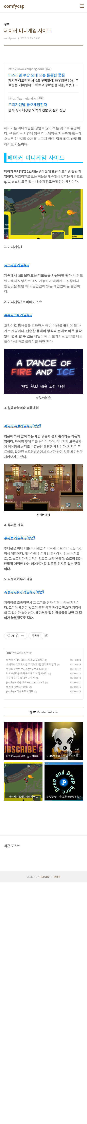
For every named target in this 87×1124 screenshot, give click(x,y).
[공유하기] (17, 636)
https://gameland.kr (22, 98)
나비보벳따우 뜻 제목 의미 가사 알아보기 (26, 673)
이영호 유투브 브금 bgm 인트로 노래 (25, 668)
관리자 (57, 876)
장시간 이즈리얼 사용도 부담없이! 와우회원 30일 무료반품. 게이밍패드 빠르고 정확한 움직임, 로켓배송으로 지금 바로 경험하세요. (43, 82)
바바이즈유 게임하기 (18, 314)
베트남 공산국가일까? (17, 686)
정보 (9, 652)
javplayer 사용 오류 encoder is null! (25, 682)
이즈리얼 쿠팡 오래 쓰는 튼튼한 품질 (36, 74)
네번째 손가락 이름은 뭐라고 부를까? (24, 659)
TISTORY (44, 876)
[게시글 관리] (22, 636)
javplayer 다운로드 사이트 (19, 691)
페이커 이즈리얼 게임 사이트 (20, 677)
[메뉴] (82, 6)
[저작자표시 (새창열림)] (46, 635)
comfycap (14, 6)
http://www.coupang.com (26, 69)
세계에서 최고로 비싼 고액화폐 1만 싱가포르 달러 (31, 664)
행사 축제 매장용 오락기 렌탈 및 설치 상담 (37, 110)
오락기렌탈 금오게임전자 (27, 104)
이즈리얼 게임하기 (16, 264)
